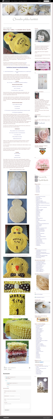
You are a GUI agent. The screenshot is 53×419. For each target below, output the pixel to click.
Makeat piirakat (38, 225)
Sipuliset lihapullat (39, 264)
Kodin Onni (38, 356)
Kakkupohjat (38, 212)
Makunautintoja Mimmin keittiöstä (41, 340)
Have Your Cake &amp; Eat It (41, 368)
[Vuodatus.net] (6, 417)
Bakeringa (37, 327)
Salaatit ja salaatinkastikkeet (41, 236)
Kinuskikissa (38, 357)
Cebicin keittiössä (39, 329)
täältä (21, 86)
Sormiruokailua (38, 257)
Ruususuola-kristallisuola (40, 256)
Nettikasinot (15, 1)
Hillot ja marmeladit (39, 200)
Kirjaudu (39, 1)
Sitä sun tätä (38, 237)
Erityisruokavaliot (39, 198)
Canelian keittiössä (39, 328)
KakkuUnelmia (38, 335)
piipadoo (37, 352)
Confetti (37, 367)
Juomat (37, 208)
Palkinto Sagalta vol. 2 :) (40, 270)
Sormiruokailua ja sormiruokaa (41, 238)
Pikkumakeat (38, 234)
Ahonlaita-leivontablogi (40, 325)
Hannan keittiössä (39, 331)
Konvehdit (37, 219)
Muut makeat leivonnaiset (40, 230)
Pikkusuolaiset (38, 235)
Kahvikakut (38, 211)
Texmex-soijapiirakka (39, 271)
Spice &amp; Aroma (39, 371)
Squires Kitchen (38, 372)
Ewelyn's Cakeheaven (40, 330)
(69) (37, 186)
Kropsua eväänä (39, 339)
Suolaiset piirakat (39, 239)
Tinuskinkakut (38, 350)
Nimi (5, 392)
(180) (38, 187)
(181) (38, 188)
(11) (37, 185)
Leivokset (37, 222)
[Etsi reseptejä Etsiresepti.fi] (39, 297)
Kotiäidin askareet (39, 338)
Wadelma (37, 353)
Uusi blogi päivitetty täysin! (40, 261)
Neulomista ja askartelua (40, 231)
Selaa (21, 1)
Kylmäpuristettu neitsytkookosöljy (41, 255)
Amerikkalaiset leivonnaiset (40, 196)
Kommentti (5, 402)
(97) (37, 189)
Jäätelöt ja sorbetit (39, 210)
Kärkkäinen (38, 369)
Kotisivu (12, 399)
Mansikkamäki (38, 341)
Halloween (38, 199)
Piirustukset (38, 232)
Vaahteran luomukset (39, 351)
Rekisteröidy (25, 1)
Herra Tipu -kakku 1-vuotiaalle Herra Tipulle (17, 29)
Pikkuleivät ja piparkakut (40, 233)
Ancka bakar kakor (39, 326)
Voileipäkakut (38, 245)
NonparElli (38, 342)
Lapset (37, 221)
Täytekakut (9, 369)
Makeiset (37, 226)
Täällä (18, 59)
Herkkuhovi (38, 355)
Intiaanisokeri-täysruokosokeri (41, 252)
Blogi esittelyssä (39, 268)
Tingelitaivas (38, 349)
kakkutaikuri (38, 354)
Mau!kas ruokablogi (39, 343)
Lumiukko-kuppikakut (39, 269)
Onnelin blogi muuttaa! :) (40, 262)
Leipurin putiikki (38, 370)
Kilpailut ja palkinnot (39, 218)
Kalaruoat (37, 213)
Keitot (37, 217)
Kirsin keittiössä (38, 337)
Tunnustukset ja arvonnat (40, 243)
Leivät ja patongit (39, 224)
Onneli (8, 383)
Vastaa (6, 380)
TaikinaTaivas (38, 348)
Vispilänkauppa (38, 373)
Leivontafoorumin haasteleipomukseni (42, 223)
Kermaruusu (38, 336)
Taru (6, 377)
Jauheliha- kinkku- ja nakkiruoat (41, 207)
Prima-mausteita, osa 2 (40, 265)
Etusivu (12, 1)
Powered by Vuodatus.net (46, 417)
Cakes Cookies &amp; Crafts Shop (42, 366)
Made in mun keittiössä (40, 344)
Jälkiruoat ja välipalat (39, 209)
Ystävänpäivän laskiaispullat (41, 263)
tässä (26, 62)
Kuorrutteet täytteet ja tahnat (41, 220)
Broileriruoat (38, 197)
